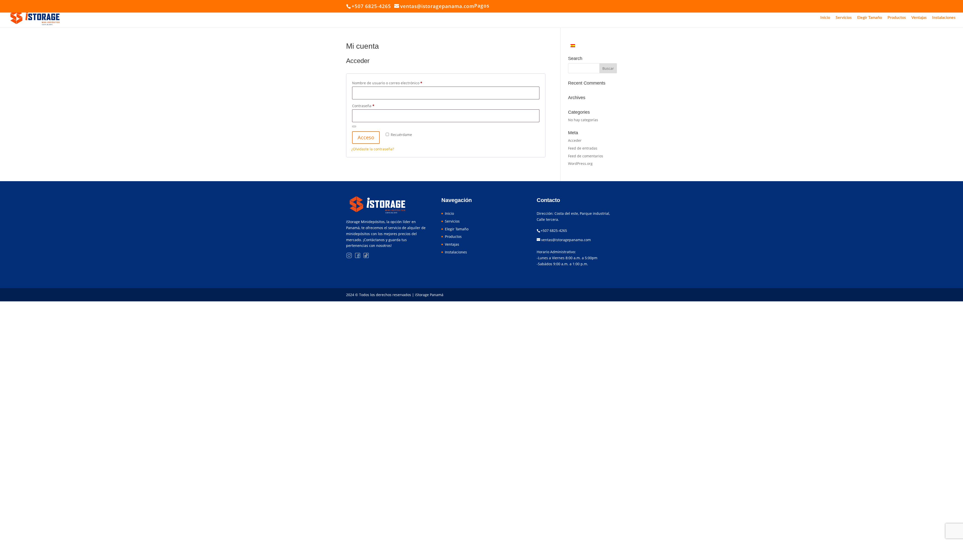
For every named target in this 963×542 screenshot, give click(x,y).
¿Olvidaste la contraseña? (372, 149)
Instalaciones (943, 18)
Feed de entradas (582, 148)
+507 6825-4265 (554, 230)
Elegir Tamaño (869, 18)
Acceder (575, 140)
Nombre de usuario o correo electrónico (396, 82)
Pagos (481, 6)
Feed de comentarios (585, 156)
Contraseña (372, 105)
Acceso (366, 137)
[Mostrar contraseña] (354, 126)
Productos (897, 18)
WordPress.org (580, 163)
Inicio (825, 18)
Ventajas (919, 18)
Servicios (844, 18)
